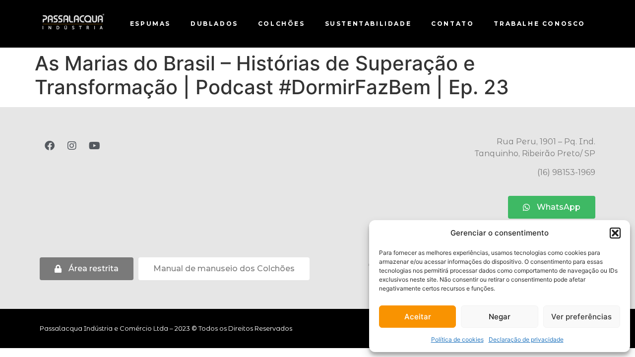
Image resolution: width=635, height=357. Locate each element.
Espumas (150, 23)
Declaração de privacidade (526, 339)
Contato (452, 23)
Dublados (214, 23)
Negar (499, 316)
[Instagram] (72, 146)
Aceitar (417, 316)
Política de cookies (457, 339)
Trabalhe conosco (539, 23)
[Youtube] (94, 146)
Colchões (281, 23)
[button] (615, 233)
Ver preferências (581, 316)
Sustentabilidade (368, 23)
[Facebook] (50, 146)
